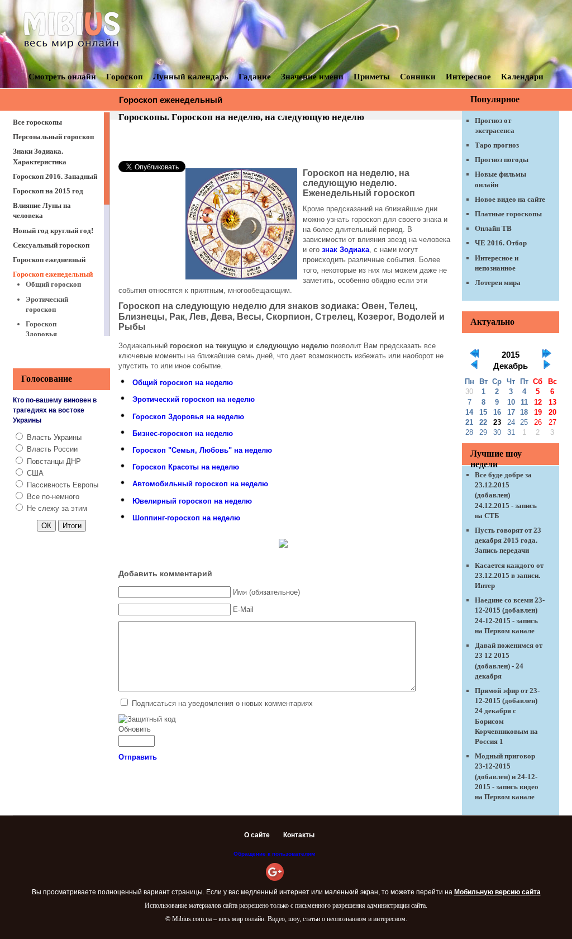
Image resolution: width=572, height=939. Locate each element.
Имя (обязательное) (266, 592)
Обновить (134, 729)
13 (552, 402)
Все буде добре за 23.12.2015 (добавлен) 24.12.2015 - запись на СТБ (506, 495)
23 (497, 422)
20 (552, 412)
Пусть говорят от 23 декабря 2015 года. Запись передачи (508, 540)
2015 (510, 354)
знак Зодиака (345, 249)
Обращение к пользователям (274, 854)
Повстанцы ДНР (54, 461)
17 (511, 412)
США (35, 473)
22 (483, 422)
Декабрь (510, 366)
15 (483, 412)
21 (469, 422)
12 (538, 402)
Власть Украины (54, 437)
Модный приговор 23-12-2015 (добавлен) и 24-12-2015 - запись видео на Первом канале (506, 776)
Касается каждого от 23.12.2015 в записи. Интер (509, 575)
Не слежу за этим (57, 508)
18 (524, 412)
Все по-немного (53, 496)
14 (469, 412)
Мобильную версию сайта (497, 892)
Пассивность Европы (62, 485)
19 (538, 412)
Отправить (137, 757)
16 (497, 412)
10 (511, 402)
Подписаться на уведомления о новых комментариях (222, 703)
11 (524, 402)
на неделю (182, 382)
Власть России (52, 449)
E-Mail (243, 609)
